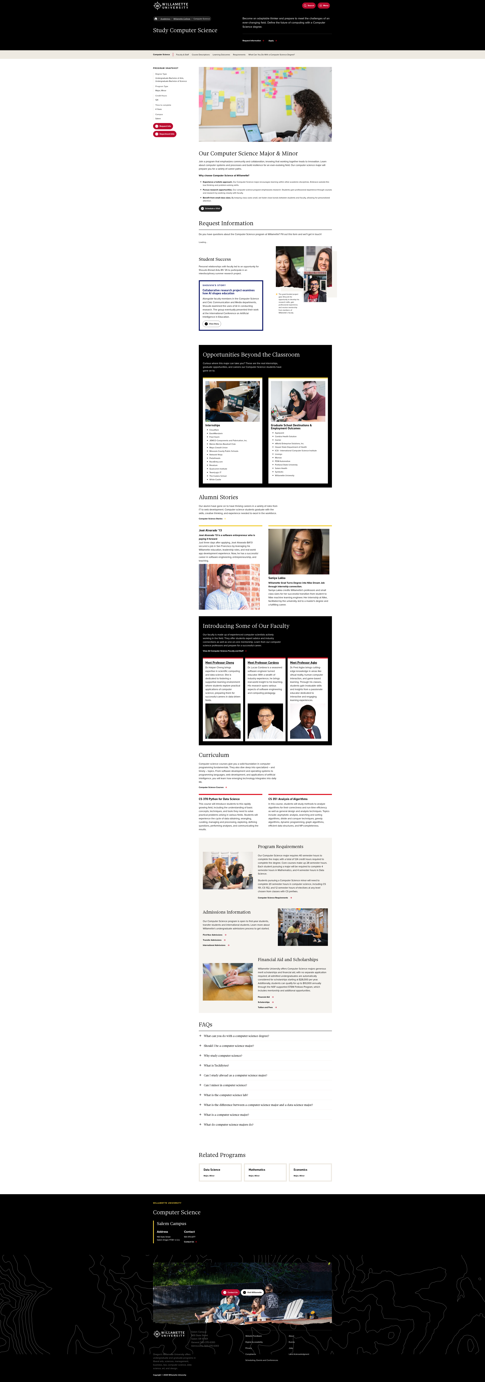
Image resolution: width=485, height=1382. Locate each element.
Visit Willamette (254, 1292)
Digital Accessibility (254, 1342)
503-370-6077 (189, 1236)
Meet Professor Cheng (219, 662)
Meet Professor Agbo (303, 662)
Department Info (167, 133)
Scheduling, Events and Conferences (261, 1360)
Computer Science (161, 54)
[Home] (155, 18)
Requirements (239, 54)
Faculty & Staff (182, 54)
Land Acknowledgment (299, 1354)
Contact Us (233, 1292)
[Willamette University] (170, 5)
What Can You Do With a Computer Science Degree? (271, 54)
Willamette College (181, 18)
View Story (214, 323)
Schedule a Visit (212, 208)
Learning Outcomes (221, 54)
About (291, 1336)
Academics (165, 18)
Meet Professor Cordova (263, 662)
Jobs (291, 1348)
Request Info (165, 126)
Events (292, 1342)
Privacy (248, 1348)
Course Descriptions (201, 54)
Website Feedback (253, 1336)
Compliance (250, 1354)
